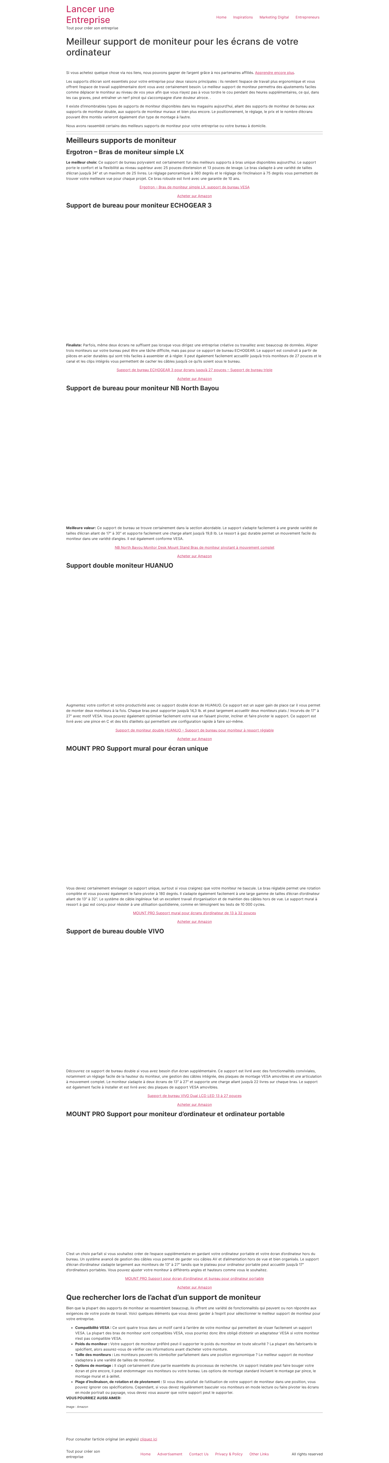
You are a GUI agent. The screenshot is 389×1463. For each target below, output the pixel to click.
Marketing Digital (274, 17)
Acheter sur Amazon (194, 196)
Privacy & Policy (229, 1454)
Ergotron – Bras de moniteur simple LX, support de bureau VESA (195, 187)
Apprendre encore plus (274, 72)
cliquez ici (148, 1439)
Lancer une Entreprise (90, 14)
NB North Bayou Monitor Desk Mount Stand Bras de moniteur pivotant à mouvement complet (194, 547)
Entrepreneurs (307, 17)
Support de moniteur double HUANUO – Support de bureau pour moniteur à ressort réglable (194, 730)
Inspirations (243, 17)
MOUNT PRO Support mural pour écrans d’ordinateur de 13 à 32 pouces (194, 913)
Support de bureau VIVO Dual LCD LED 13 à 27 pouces (194, 1095)
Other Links (259, 1454)
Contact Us (198, 1454)
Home (221, 17)
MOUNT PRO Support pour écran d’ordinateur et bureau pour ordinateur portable (194, 1278)
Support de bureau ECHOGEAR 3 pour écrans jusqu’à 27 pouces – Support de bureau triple (194, 370)
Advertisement (169, 1454)
